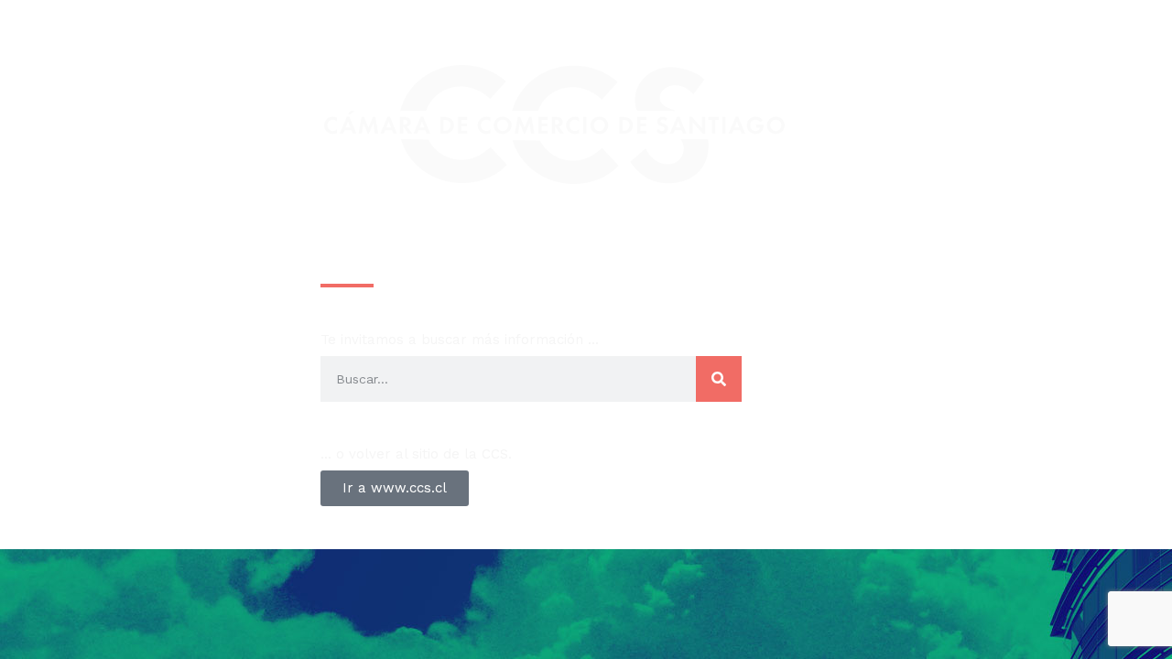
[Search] (719, 379)
